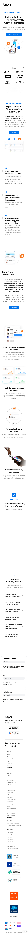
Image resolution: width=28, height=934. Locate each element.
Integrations (10, 778)
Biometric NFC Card (11, 782)
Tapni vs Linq (10, 839)
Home (8, 754)
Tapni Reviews (13, 916)
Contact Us (9, 763)
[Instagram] (8, 722)
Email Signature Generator (13, 823)
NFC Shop (9, 756)
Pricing (8, 761)
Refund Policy (10, 792)
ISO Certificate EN (11, 813)
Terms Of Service (11, 790)
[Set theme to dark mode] (26, 931)
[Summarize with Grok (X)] (12, 746)
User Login (9, 765)
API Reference (10, 780)
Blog (8, 771)
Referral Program (11, 784)
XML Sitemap (10, 804)
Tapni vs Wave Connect (12, 848)
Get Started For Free (13, 34)
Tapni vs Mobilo (10, 844)
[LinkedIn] (5, 722)
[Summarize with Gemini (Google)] (9, 746)
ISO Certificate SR (11, 815)
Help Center (9, 773)
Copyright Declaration (12, 799)
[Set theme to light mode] (25, 932)
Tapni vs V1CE (10, 841)
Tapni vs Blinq (10, 834)
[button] (25, 4)
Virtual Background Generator (14, 825)
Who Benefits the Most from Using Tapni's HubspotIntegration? (13, 626)
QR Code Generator (11, 820)
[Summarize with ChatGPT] (5, 746)
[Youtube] (14, 722)
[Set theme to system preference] (23, 931)
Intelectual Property (11, 808)
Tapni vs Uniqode (11, 846)
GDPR (8, 806)
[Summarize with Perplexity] (15, 746)
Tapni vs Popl (10, 832)
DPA (8, 794)
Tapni (11, 932)
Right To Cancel (10, 797)
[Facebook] (11, 722)
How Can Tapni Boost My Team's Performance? (12, 635)
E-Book (8, 775)
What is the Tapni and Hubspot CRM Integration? (13, 595)
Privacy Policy (10, 801)
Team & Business (11, 758)
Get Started (14, 132)
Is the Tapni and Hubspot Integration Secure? (12, 618)
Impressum (9, 810)
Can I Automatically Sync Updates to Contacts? (12, 610)
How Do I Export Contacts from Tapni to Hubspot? (12, 603)
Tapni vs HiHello (10, 837)
